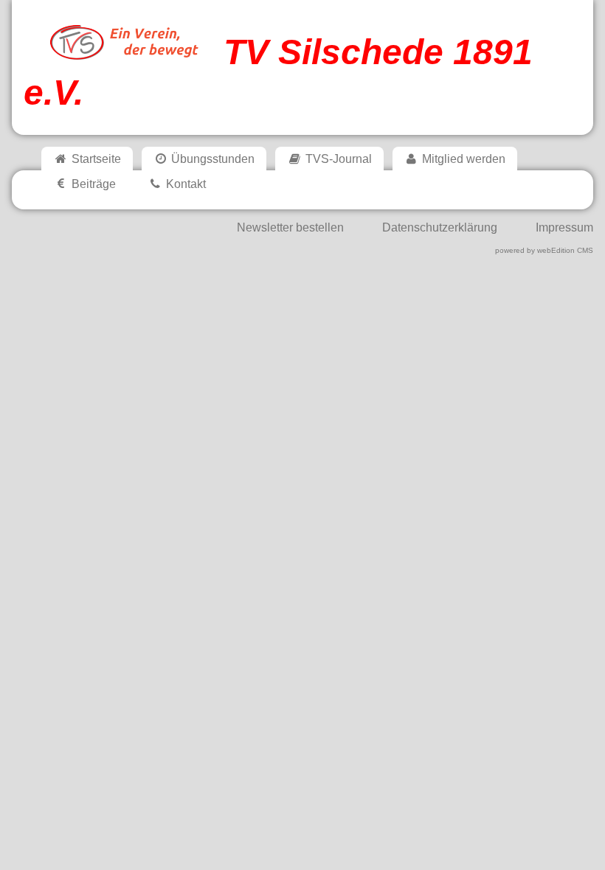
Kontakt (184, 184)
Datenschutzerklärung (439, 227)
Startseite (95, 159)
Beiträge (92, 184)
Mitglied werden (462, 159)
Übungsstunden (211, 159)
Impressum (564, 227)
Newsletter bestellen (290, 227)
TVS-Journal (337, 159)
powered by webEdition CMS (544, 250)
